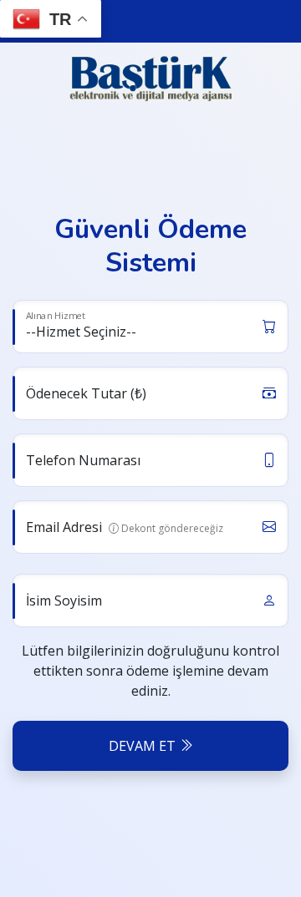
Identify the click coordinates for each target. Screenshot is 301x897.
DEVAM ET (144, 746)
